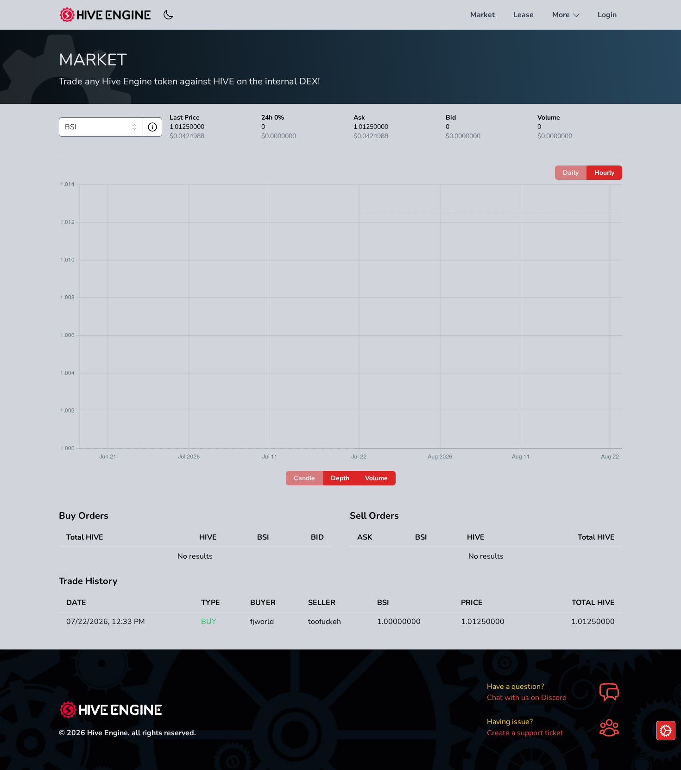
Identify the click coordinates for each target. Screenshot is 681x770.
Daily (571, 172)
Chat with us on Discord (527, 698)
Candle (304, 478)
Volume (376, 478)
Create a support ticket (525, 733)
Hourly (604, 172)
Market (482, 15)
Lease (523, 15)
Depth (340, 478)
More (562, 15)
